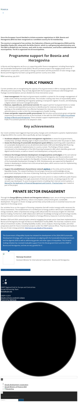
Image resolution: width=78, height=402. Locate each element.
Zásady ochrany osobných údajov (13, 298)
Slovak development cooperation (16, 385)
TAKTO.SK (13, 300)
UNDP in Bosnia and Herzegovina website (15, 270)
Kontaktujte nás (6, 291)
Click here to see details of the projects (39, 228)
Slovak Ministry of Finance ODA (16, 387)
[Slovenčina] (9, 389)
